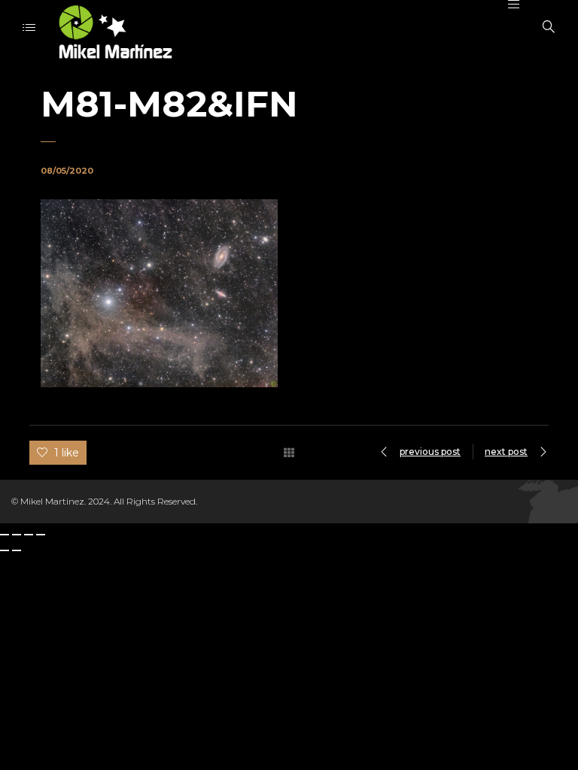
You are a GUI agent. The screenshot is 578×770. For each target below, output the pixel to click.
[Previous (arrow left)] (4, 550)
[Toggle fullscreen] (28, 534)
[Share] (16, 534)
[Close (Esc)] (4, 534)
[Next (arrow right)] (16, 550)
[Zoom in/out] (40, 534)
